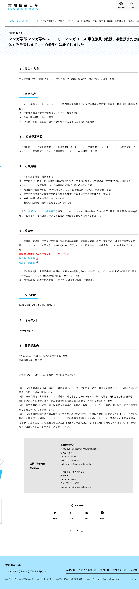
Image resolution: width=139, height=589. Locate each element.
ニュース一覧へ (77, 531)
